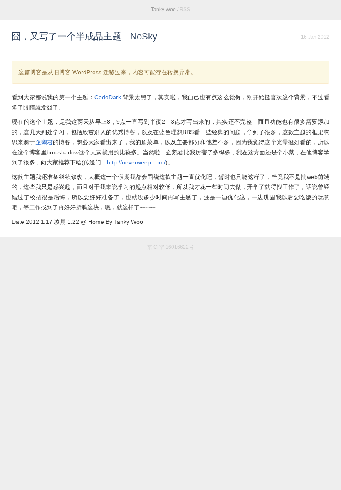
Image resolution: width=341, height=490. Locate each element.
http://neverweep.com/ (136, 162)
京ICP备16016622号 (170, 247)
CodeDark (107, 97)
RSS (185, 9)
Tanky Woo (163, 9)
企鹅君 (44, 142)
